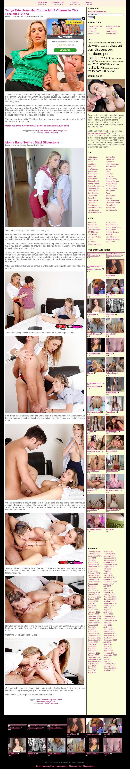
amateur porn (92, 43)
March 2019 (108, 552)
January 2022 (93, 614)
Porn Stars (53, 131)
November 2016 (109, 599)
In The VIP (92, 31)
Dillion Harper (93, 200)
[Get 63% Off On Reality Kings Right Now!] (65, 54)
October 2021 (93, 621)
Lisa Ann (109, 174)
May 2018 (107, 571)
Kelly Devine (111, 167)
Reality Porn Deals (58, 2)
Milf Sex (95, 61)
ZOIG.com (110, 242)
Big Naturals (92, 225)
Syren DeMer (111, 205)
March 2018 (108, 575)
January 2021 (93, 634)
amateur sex (101, 43)
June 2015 (107, 625)
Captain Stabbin (94, 230)
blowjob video (104, 46)
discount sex (104, 49)
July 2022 (92, 603)
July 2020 (92, 644)
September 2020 (94, 640)
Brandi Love (92, 179)
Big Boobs (118, 42)
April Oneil (92, 167)
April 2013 (107, 662)
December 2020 (94, 636)
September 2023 (94, 582)
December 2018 (109, 558)
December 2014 (109, 634)
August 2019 (93, 664)
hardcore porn (99, 54)
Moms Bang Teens (50, 700)
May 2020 (92, 649)
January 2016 (109, 618)
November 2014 (109, 636)
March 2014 (108, 651)
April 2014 (107, 649)
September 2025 (94, 556)
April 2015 (107, 627)
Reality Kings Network (112, 68)
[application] (44, 661)
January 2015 (109, 631)
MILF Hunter (111, 222)
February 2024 (94, 573)
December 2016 (109, 597)
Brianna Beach (93, 181)
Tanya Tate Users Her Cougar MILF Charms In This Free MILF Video (41, 12)
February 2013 (109, 664)
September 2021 (94, 623)
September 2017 (110, 582)
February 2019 (109, 554)
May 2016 (107, 610)
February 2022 (94, 612)
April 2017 (107, 588)
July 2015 (107, 623)
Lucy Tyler (110, 176)
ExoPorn (89, 2)
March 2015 (108, 629)
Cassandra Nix (93, 188)
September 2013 (110, 655)
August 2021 (93, 625)
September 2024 (94, 567)
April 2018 (107, 573)
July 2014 (107, 642)
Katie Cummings (112, 164)
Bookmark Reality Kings (35, 17)
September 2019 (94, 662)
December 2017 (109, 577)
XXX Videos (108, 71)
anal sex (110, 42)
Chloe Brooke (93, 191)
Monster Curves (94, 34)
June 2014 (107, 644)
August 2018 (108, 567)
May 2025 (92, 558)
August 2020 (93, 642)
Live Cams (114, 58)
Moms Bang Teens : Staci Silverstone (32, 142)
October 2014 (109, 638)
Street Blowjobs (112, 34)
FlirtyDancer (92, 205)
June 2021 (92, 629)
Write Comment (51, 133)
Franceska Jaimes (95, 208)
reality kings (96, 67)
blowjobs (93, 45)
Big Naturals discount (97, 133)
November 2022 (94, 597)
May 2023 (92, 588)
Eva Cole (91, 203)
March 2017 (108, 590)
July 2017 (107, 586)
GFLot (90, 239)
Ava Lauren (92, 171)
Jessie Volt (110, 159)
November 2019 (94, 659)
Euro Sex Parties (94, 237)
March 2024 (93, 571)
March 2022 (93, 610)
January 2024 (93, 575)
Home (90, 12)
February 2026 (94, 552)
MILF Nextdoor (112, 225)
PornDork (75, 2)
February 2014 (109, 653)
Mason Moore (111, 183)
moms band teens (105, 61)
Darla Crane (92, 195)
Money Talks (111, 230)
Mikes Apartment (94, 244)
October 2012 (109, 670)
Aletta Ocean (93, 157)
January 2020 (93, 655)
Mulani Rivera (111, 188)
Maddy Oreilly (111, 179)
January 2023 (93, 595)
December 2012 (109, 668)
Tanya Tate (62, 131)
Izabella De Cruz (94, 212)
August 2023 (93, 584)
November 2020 (94, 638)
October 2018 (109, 562)
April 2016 (107, 612)
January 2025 (93, 564)
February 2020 (94, 653)
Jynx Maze (110, 162)
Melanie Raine (112, 186)
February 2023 (94, 593)
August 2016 (108, 605)
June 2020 (92, 646)
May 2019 (92, 670)
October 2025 (93, 554)
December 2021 (94, 616)
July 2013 (107, 657)
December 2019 (94, 657)
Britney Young (93, 183)
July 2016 (107, 608)
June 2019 (92, 668)
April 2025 (92, 560)
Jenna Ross (111, 157)
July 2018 (107, 569)
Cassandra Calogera (96, 186)
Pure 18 (109, 29)
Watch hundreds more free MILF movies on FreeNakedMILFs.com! (37, 126)
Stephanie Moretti (113, 203)
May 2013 (107, 659)
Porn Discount (101, 64)
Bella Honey (92, 174)
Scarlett (109, 198)
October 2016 (109, 601)
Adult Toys (92, 222)
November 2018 (109, 560)
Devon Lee (92, 198)
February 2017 (109, 593)
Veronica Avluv (112, 210)
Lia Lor (109, 169)
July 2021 (92, 627)
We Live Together (113, 239)
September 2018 (110, 564)
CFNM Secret (93, 232)
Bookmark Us (100, 12)
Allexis (90, 162)
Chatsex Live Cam (95, 26)
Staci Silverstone (112, 200)
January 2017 (109, 595)
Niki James (110, 191)
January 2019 (109, 556)
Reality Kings (42, 2)
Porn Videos (115, 64)
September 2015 (110, 621)
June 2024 (92, 569)
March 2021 (93, 631)
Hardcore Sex (99, 58)
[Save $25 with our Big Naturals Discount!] (106, 111)
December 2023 (94, 577)
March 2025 (93, 562)
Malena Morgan (112, 181)
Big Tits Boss (42, 131)
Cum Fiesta (92, 29)
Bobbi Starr (92, 176)
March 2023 (93, 590)
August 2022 (93, 601)
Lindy (108, 171)
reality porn (94, 71)
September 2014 (110, 640)
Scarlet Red (110, 195)
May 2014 (107, 646)
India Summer (93, 210)
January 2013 (109, 666)
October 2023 (93, 580)
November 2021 (94, 618)
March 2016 (108, 614)
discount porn (75, 766)
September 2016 (110, 603)
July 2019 (92, 666)
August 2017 (108, 584)
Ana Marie (92, 164)
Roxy (108, 193)
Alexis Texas (93, 159)
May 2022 (92, 605)
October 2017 (109, 580)
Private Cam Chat (113, 26)
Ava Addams (93, 169)
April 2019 (92, 672)
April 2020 (92, 651)
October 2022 (93, 599)
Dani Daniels (93, 193)
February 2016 (109, 616)
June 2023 (92, 586)
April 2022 (92, 608)
